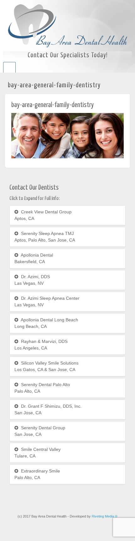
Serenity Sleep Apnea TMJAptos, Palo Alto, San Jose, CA (44, 236)
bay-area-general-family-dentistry (52, 105)
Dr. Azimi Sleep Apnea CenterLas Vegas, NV (46, 301)
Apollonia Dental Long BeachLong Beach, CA (46, 323)
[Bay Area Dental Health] (67, 25)
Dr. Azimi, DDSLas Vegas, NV (32, 280)
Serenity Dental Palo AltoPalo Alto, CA (42, 388)
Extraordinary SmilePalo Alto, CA (37, 474)
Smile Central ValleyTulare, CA (37, 452)
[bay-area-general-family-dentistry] (67, 135)
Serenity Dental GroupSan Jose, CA (39, 431)
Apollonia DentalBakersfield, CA (33, 258)
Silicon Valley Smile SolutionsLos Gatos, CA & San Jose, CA (46, 366)
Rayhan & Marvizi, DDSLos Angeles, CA (41, 344)
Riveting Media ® (104, 516)
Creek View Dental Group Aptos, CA (43, 215)
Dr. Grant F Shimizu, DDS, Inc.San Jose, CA (48, 409)
